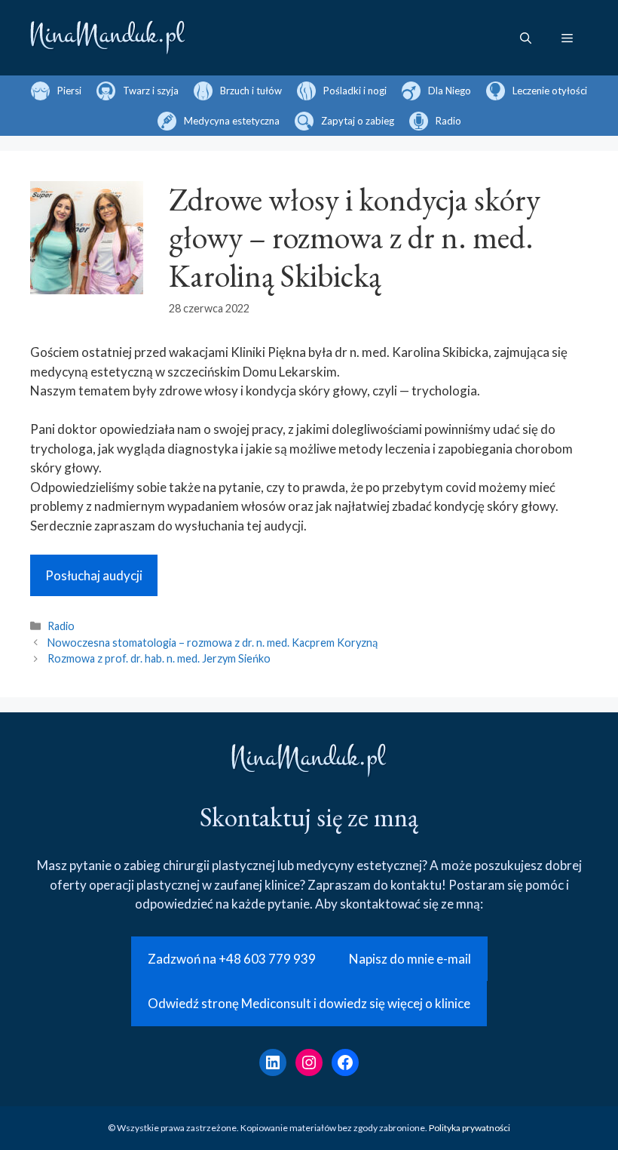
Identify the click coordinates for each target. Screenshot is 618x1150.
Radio (448, 121)
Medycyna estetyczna (232, 121)
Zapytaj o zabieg (357, 121)
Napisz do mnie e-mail (410, 959)
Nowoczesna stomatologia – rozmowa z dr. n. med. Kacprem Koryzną (212, 642)
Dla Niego (449, 91)
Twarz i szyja (151, 91)
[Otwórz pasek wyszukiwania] (525, 37)
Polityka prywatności (469, 1127)
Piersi (69, 91)
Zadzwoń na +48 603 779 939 (232, 959)
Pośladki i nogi (355, 91)
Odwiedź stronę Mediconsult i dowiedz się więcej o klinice (309, 1003)
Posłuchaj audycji (93, 575)
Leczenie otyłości (549, 91)
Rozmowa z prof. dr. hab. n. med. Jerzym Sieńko (159, 658)
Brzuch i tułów (251, 91)
